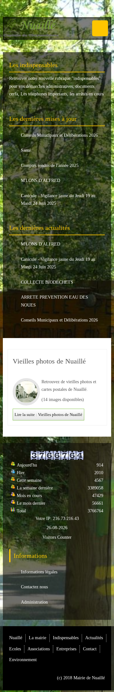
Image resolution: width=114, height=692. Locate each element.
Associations (39, 649)
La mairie (37, 637)
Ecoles (15, 649)
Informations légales (39, 572)
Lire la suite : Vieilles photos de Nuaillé (48, 414)
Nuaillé (15, 637)
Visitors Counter (57, 537)
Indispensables (66, 637)
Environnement (23, 659)
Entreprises (66, 649)
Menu (100, 28)
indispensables (86, 78)
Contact (90, 649)
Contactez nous (34, 587)
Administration (34, 602)
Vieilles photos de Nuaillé (49, 361)
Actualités (94, 637)
